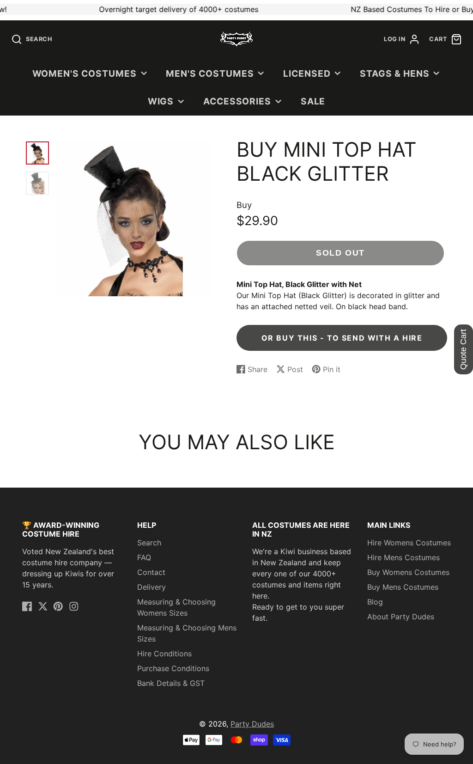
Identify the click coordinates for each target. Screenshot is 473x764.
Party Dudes (252, 723)
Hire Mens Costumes (403, 557)
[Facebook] (27, 606)
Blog (375, 601)
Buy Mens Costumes (402, 587)
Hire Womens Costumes (409, 542)
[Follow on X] (43, 606)
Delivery (151, 587)
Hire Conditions (164, 653)
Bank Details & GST (171, 683)
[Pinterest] (58, 606)
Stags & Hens (395, 73)
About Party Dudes (400, 616)
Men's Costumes (210, 73)
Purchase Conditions (173, 668)
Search (149, 542)
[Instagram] (74, 606)
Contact (151, 572)
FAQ (144, 557)
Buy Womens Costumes (408, 572)
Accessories (237, 101)
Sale (313, 101)
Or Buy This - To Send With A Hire (342, 337)
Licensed (307, 73)
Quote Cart (463, 349)
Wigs (161, 101)
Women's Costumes (84, 73)
